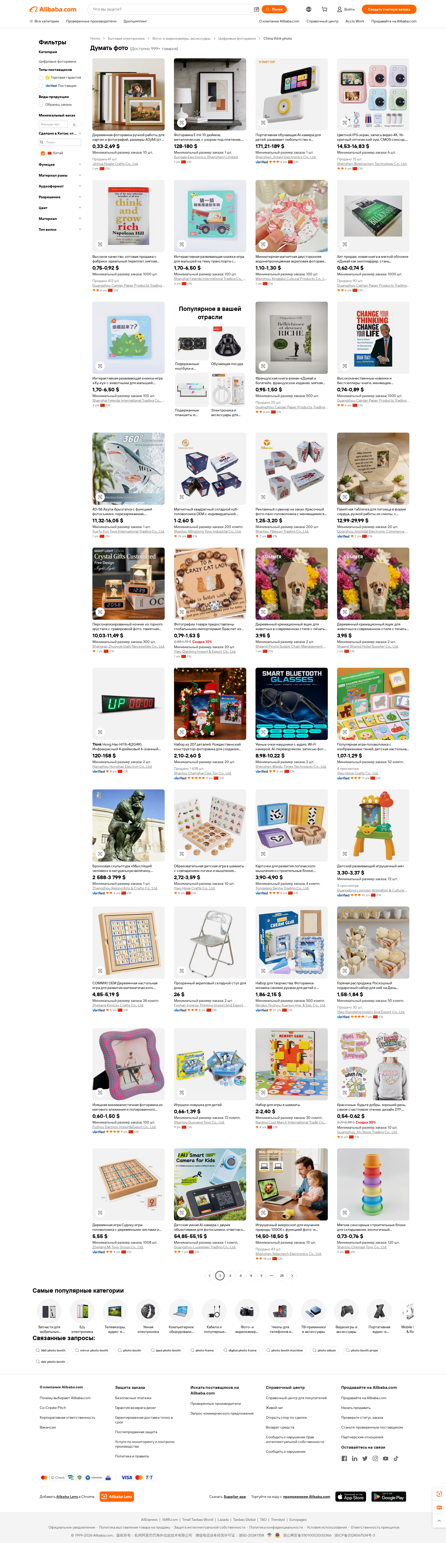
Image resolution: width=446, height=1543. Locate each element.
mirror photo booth (94, 1350)
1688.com (170, 1519)
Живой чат (274, 1408)
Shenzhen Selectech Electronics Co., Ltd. (289, 1254)
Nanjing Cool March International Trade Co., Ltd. (292, 1122)
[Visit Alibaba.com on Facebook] (344, 1458)
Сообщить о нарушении (285, 1451)
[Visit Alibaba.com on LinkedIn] (355, 1458)
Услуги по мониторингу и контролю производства (144, 1444)
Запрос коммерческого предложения (221, 1413)
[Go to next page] (292, 1275)
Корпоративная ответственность (67, 1417)
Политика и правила (132, 1456)
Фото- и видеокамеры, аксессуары (181, 38)
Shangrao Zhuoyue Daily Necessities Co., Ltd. (128, 646)
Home (95, 38)
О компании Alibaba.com (61, 1387)
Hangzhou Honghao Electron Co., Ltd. (122, 766)
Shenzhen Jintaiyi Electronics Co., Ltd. (286, 157)
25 (282, 1275)
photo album (327, 1350)
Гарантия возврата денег (135, 1408)
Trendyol (278, 1519)
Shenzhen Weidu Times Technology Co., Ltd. (291, 766)
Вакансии (48, 1427)
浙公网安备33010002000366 (307, 1535)
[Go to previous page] (209, 1275)
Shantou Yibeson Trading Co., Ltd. (282, 531)
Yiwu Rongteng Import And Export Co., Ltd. (371, 1012)
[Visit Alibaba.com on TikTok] (396, 1458)
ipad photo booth (168, 1350)
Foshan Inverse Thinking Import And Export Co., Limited (210, 1005)
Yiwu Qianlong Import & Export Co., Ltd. (205, 651)
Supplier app (235, 1497)
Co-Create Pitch (53, 1408)
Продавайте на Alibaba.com (363, 1398)
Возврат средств (280, 1427)
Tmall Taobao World (197, 1519)
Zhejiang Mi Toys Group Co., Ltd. (118, 1247)
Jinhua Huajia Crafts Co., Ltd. (115, 164)
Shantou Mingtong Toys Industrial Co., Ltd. (207, 531)
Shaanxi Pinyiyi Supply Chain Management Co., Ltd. (292, 646)
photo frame (205, 1350)
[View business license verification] (269, 1535)
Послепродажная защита (136, 1432)
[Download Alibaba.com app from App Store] (350, 1496)
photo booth (132, 1350)
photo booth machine (287, 1350)
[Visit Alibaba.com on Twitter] (365, 1458)
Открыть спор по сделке (286, 1417)
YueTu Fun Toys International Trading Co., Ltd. (128, 531)
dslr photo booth (53, 1362)
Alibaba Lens (67, 1497)
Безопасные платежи (133, 1398)
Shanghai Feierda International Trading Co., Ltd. (210, 279)
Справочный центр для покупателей (296, 1398)
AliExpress (149, 1519)
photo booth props (364, 1350)
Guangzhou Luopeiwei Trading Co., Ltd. (205, 1247)
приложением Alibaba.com (306, 1497)
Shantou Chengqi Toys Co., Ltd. (362, 1247)
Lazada (223, 1519)
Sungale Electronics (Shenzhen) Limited (206, 157)
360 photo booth (53, 1350)
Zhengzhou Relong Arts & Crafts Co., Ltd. (125, 888)
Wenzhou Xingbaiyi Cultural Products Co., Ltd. (292, 279)
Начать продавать (356, 1408)
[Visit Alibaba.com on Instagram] (375, 1458)
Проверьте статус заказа (362, 1417)
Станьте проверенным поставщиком (372, 1427)
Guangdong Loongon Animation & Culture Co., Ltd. (373, 890)
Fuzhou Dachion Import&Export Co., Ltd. (124, 1127)
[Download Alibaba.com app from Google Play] (388, 1496)
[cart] (325, 10)
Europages (298, 1519)
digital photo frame (243, 1350)
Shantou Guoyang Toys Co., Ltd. (199, 1122)
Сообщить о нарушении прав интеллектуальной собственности (295, 1439)
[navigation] (58, 657)
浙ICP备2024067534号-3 (354, 1535)
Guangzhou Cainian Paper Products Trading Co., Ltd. (128, 285)
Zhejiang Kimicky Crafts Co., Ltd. (118, 1005)
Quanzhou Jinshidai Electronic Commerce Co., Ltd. (373, 531)
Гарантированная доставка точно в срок (144, 1419)
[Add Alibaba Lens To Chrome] (117, 1496)
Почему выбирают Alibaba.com (65, 1398)
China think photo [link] (278, 38)
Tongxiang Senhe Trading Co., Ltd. (282, 888)
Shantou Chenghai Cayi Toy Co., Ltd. (203, 773)
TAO (263, 1519)
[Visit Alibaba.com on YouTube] (386, 1458)
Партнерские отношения (362, 1437)
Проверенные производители (215, 1403)
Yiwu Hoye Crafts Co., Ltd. (357, 773)
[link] (439, 1494)
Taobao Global (244, 1519)
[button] (256, 9)
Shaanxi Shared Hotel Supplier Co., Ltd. (368, 646)
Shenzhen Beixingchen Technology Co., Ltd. (372, 164)
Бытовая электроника (126, 38)
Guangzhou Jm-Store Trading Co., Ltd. (367, 1132)
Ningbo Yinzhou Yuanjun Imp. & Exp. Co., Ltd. (291, 1005)
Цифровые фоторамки (237, 38)
